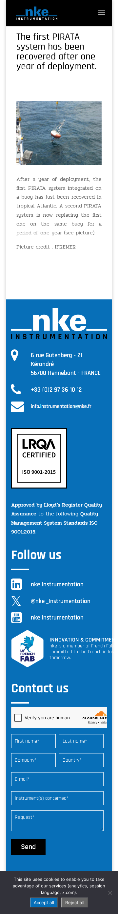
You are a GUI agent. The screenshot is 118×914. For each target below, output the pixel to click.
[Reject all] (110, 892)
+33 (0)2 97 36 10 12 (56, 390)
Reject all (74, 902)
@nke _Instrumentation (60, 601)
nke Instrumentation (57, 584)
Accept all (44, 902)
